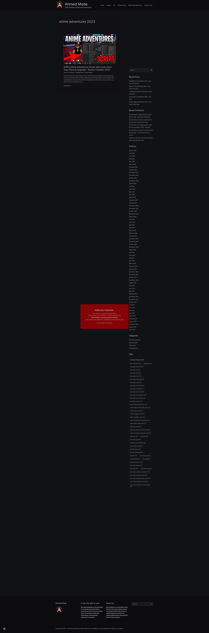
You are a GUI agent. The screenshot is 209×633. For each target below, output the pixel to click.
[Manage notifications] (4, 628)
